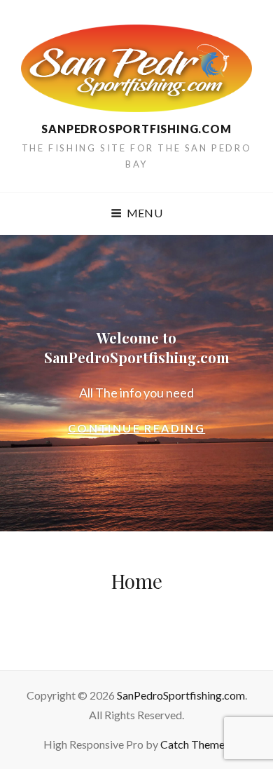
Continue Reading (160, 429)
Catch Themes (195, 744)
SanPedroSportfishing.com (136, 128)
